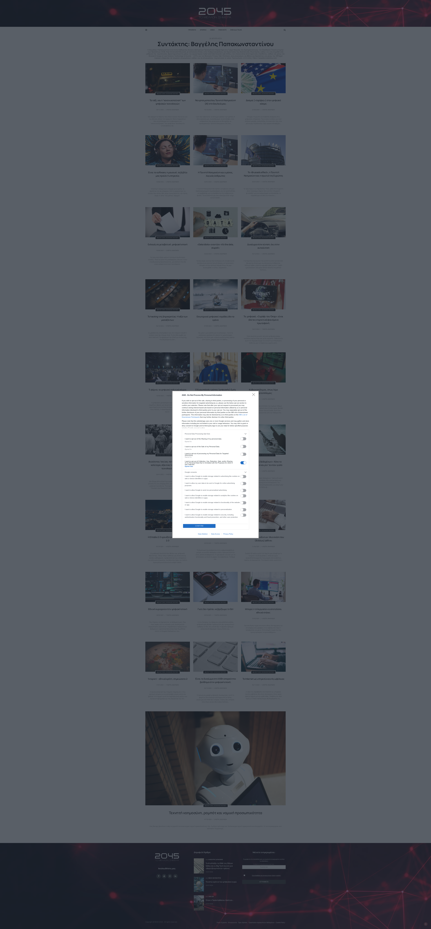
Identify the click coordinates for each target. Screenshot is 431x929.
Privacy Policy (228, 534)
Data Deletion (203, 534)
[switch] (243, 438)
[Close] (254, 395)
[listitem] (215, 434)
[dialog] (215, 464)
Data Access (215, 534)
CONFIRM (199, 526)
